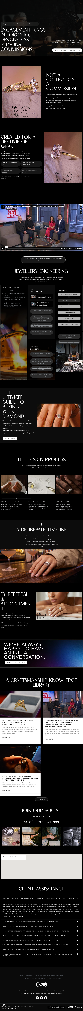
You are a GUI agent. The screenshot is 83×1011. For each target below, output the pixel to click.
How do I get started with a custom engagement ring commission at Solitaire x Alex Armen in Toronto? (37, 954)
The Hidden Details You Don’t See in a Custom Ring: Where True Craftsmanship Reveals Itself (19, 723)
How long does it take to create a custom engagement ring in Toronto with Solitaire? (35, 935)
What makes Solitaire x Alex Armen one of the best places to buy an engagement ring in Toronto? (39, 898)
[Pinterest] (45, 997)
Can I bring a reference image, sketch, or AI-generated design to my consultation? (33, 940)
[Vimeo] (41, 997)
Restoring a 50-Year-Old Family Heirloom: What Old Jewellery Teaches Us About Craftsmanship (20, 778)
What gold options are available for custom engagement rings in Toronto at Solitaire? (35, 945)
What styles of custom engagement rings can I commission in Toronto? (29, 926)
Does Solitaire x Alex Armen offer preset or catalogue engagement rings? (30, 922)
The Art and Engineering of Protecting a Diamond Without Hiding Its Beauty (41, 318)
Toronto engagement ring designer (69, 342)
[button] (41, 898)
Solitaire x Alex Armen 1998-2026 (11, 1006)
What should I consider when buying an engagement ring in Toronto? (28, 949)
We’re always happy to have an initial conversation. (24, 650)
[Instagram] (37, 997)
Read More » (6, 737)
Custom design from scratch (69, 300)
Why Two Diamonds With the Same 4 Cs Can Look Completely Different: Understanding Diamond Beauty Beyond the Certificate (62, 723)
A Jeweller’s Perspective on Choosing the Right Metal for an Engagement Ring (41, 361)
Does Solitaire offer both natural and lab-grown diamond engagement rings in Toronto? (36, 931)
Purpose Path (12, 1008)
